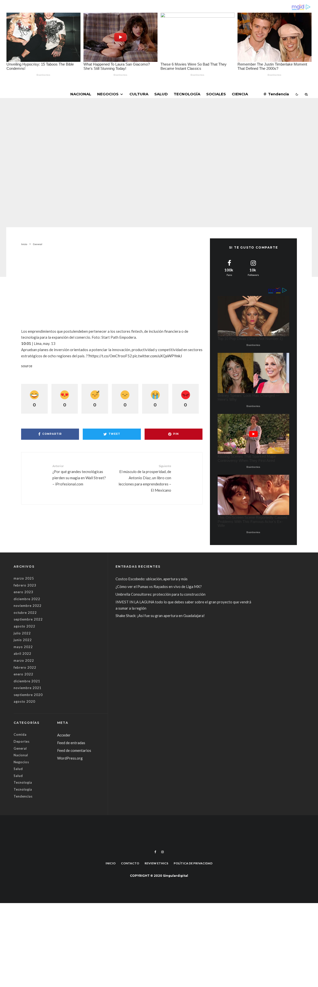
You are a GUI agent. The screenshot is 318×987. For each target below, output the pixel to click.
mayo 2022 (23, 647)
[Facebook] (155, 851)
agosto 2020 (24, 701)
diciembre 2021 (27, 681)
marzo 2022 (24, 660)
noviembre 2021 (27, 688)
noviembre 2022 (27, 606)
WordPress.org (70, 758)
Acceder (64, 735)
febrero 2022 (25, 667)
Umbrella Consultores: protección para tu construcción (160, 594)
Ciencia (240, 94)
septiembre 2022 (28, 619)
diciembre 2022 (27, 599)
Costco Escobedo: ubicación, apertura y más (152, 579)
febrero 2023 (25, 585)
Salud (161, 94)
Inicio (111, 863)
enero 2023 (23, 592)
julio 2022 (22, 633)
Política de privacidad (193, 863)
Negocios (108, 94)
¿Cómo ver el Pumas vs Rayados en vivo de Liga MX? (159, 586)
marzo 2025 (24, 578)
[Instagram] (162, 851)
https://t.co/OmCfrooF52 (110, 356)
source (26, 366)
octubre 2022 (25, 613)
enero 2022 (23, 674)
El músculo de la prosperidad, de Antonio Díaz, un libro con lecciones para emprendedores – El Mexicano (145, 478)
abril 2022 (22, 654)
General (126, 127)
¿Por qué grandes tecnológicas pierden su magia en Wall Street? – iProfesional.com (79, 475)
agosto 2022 (24, 626)
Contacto (130, 863)
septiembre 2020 (28, 695)
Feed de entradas (71, 742)
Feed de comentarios (74, 750)
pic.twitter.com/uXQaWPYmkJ (157, 356)
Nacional (80, 94)
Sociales (216, 94)
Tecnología (187, 94)
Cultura (138, 94)
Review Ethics (156, 863)
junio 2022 (23, 640)
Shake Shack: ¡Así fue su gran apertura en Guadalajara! (160, 615)
